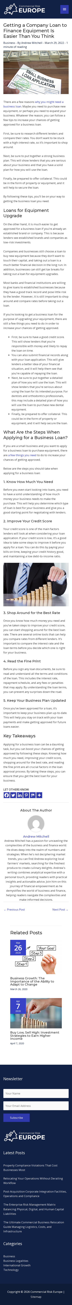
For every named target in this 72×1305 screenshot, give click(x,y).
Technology (11, 1270)
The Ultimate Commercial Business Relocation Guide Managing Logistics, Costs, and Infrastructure (33, 1226)
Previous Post (14, 909)
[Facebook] (7, 795)
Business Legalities (15, 1261)
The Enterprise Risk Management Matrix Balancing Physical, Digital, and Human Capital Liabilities (33, 1209)
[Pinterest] (26, 795)
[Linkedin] (20, 795)
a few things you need (22, 455)
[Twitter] (13, 795)
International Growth (16, 1265)
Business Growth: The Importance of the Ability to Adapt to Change (32, 981)
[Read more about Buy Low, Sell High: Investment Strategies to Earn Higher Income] (36, 1013)
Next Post (60, 909)
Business (9, 43)
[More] (39, 795)
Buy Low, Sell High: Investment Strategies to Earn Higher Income (34, 1035)
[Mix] (33, 795)
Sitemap (36, 1297)
